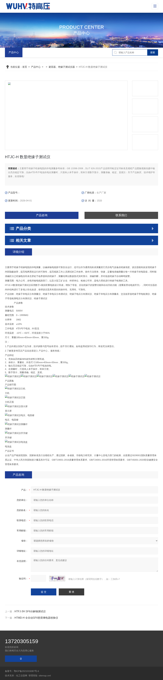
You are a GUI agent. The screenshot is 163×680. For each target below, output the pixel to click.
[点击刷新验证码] (57, 578)
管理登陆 (32, 675)
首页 (24, 67)
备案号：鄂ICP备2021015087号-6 (22, 671)
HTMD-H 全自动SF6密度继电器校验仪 (36, 617)
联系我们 (121, 215)
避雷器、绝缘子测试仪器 (62, 67)
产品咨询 (41, 215)
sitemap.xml (45, 675)
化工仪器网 (21, 675)
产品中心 (14, 52)
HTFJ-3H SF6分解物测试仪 (30, 611)
